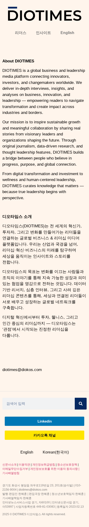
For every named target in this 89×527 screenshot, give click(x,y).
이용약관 (24, 464)
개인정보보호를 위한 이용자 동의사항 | (54, 469)
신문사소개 (9, 464)
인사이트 (43, 33)
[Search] (81, 404)
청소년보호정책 (67, 464)
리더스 (20, 33)
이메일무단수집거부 (15, 469)
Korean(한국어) (56, 452)
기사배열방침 (10, 473)
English (67, 33)
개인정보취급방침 (43, 464)
